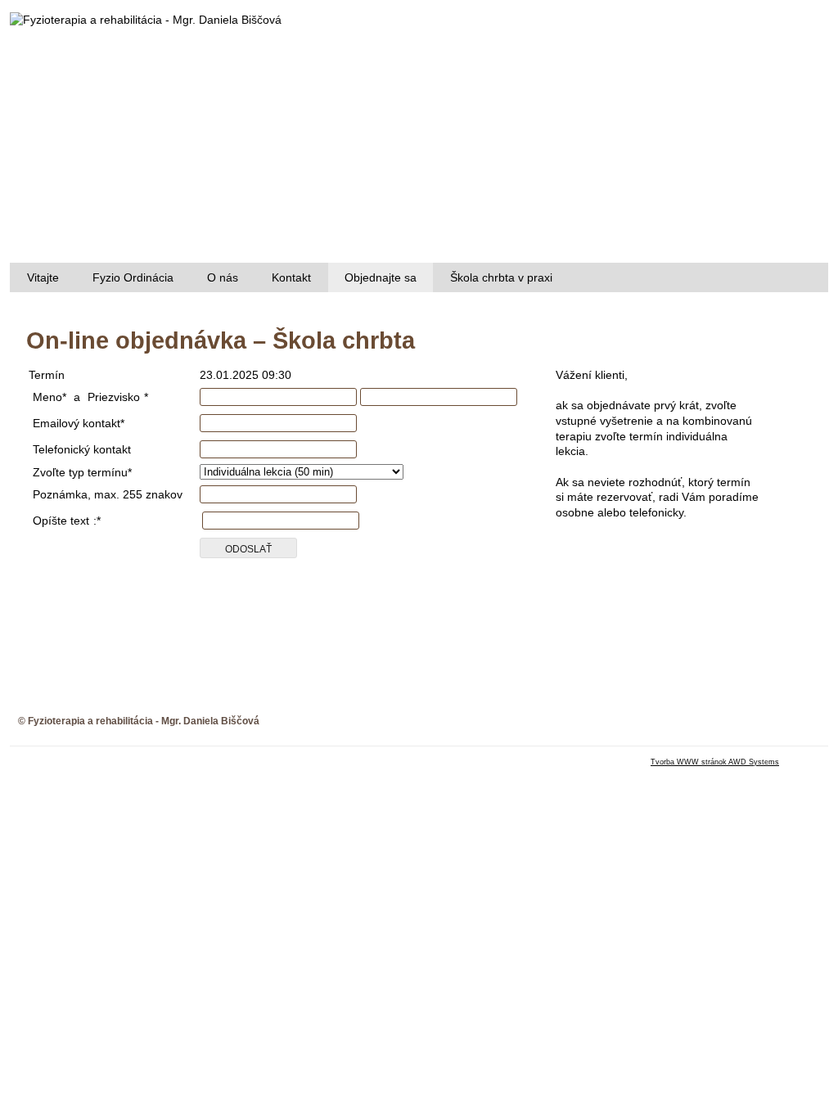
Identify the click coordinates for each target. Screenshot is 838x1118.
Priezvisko (114, 396)
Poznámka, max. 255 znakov (107, 494)
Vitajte (43, 277)
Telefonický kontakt (82, 449)
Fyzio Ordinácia (132, 277)
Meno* (49, 396)
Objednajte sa (381, 277)
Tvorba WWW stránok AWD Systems (715, 762)
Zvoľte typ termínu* (82, 472)
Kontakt (291, 277)
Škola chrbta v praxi (501, 277)
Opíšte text (61, 520)
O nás (222, 277)
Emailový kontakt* (78, 423)
